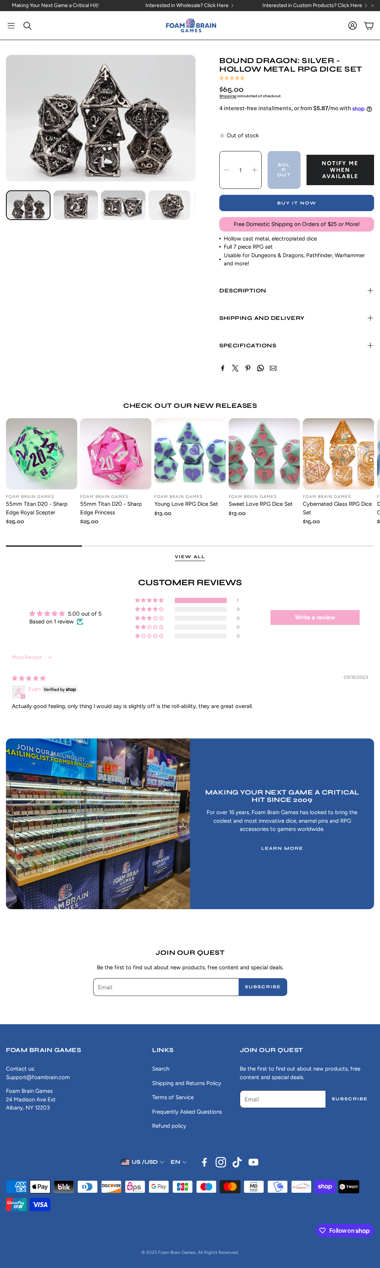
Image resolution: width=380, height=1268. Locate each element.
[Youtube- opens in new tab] (253, 1162)
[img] (29, 678)
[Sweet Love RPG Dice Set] (264, 453)
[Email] (273, 368)
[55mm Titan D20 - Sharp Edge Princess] (115, 453)
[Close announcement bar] (372, 5)
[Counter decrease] (226, 170)
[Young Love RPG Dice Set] (190, 453)
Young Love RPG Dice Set (186, 504)
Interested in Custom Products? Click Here (312, 5)
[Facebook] (222, 368)
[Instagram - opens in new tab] (221, 1162)
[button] (11, 25)
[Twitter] (235, 368)
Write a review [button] (315, 617)
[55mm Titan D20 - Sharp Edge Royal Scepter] (41, 453)
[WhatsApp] (260, 368)
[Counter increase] (254, 170)
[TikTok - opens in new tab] (237, 1162)
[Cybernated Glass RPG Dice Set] (338, 453)
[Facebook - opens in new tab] (204, 1162)
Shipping (227, 96)
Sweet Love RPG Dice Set (261, 504)
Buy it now (297, 203)
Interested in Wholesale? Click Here (187, 5)
